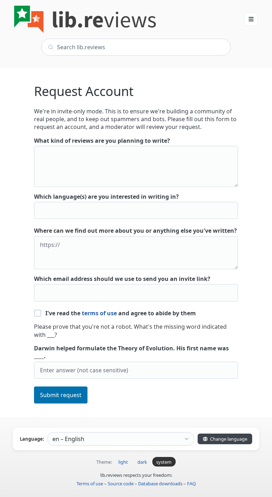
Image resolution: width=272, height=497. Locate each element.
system (163, 462)
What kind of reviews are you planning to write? (102, 141)
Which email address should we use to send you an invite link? (122, 279)
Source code (121, 483)
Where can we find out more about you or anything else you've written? (135, 231)
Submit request (60, 395)
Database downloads (160, 483)
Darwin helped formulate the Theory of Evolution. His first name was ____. (131, 352)
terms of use (99, 313)
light (123, 462)
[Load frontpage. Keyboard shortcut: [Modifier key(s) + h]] (85, 19)
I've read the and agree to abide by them (120, 313)
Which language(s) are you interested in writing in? (106, 197)
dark (142, 462)
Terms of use (89, 483)
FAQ (191, 483)
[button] (251, 19)
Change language (228, 439)
